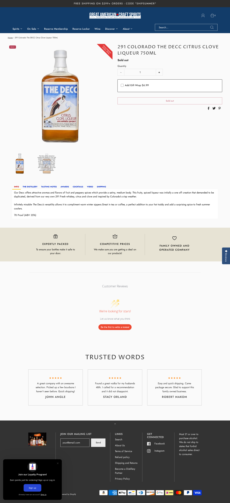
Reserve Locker (81, 29)
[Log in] (204, 15)
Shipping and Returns (126, 463)
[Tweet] (213, 108)
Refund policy (122, 457)
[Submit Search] (212, 27)
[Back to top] (115, 424)
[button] (20, 163)
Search (118, 439)
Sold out (170, 100)
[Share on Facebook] (208, 108)
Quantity (122, 66)
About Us (120, 445)
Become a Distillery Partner (125, 471)
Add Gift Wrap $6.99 (137, 85)
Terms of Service (123, 451)
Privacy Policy (122, 478)
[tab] (16, 187)
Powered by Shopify (68, 494)
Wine (97, 29)
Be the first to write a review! (115, 327)
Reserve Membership (56, 29)
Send (98, 442)
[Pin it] (219, 108)
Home (10, 37)
